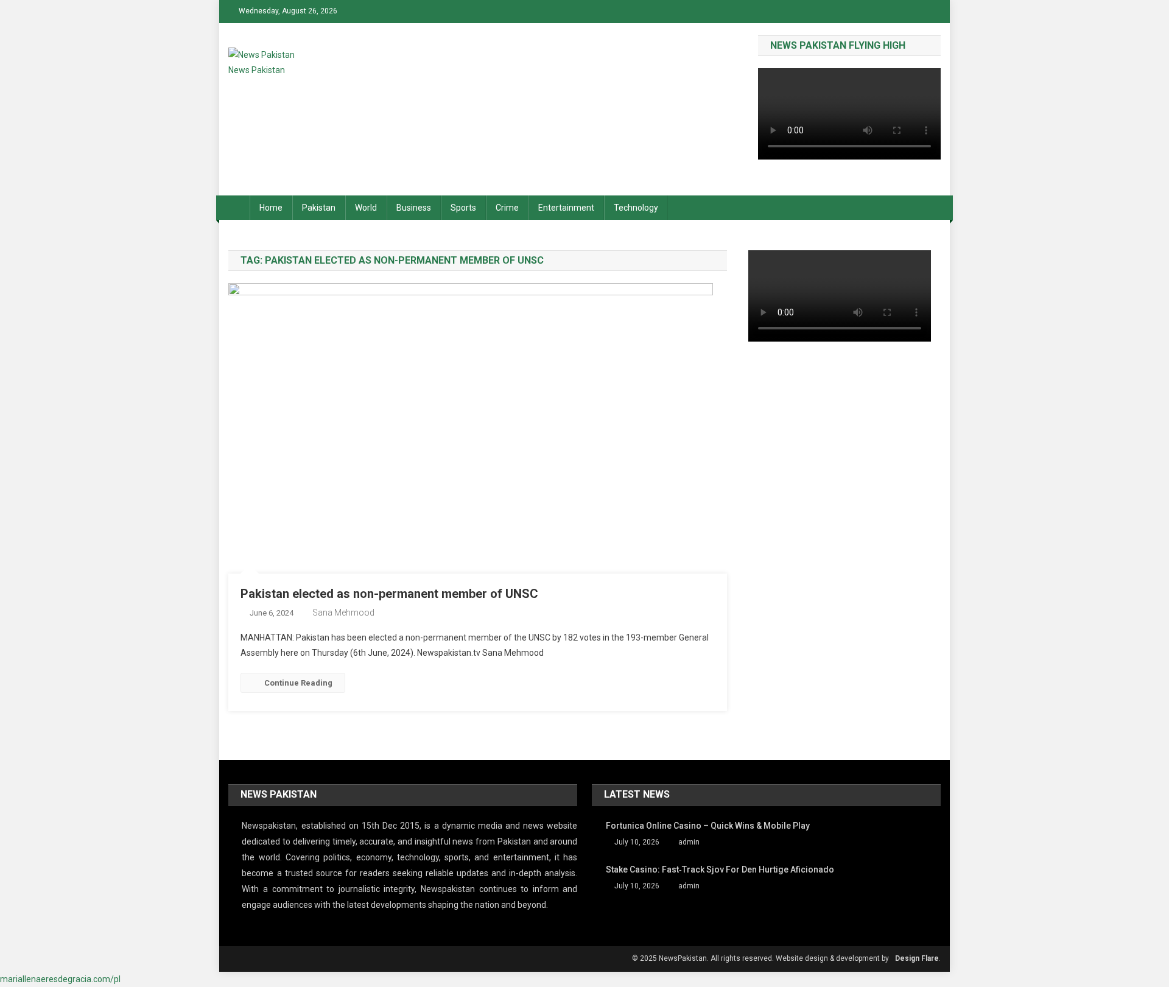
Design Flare (917, 958)
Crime (507, 208)
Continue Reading (298, 682)
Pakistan (318, 208)
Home (271, 208)
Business (413, 208)
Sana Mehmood (343, 612)
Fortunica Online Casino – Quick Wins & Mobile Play (708, 826)
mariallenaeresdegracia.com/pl (60, 979)
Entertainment (566, 208)
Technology (636, 208)
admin (689, 842)
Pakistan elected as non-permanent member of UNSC (389, 593)
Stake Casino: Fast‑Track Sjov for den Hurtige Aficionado (720, 869)
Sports (463, 208)
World (366, 208)
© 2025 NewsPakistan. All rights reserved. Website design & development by (760, 958)
